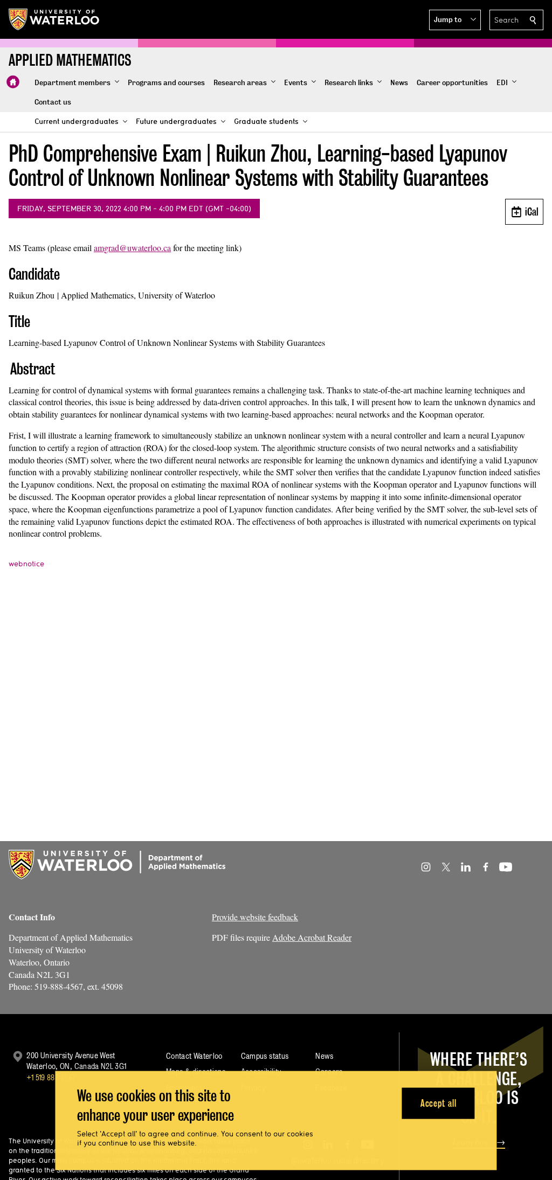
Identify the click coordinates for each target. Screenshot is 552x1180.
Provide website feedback (255, 916)
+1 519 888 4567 (51, 1077)
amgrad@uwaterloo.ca (132, 247)
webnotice (26, 563)
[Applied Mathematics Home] (12, 81)
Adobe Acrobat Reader (311, 937)
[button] (455, 20)
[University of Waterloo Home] (54, 19)
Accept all (438, 1102)
